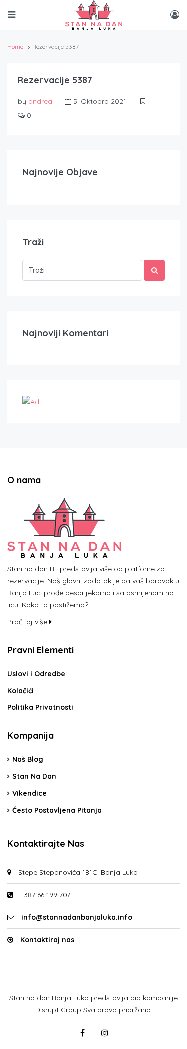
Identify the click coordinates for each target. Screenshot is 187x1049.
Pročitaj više (28, 621)
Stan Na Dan (34, 776)
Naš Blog (27, 759)
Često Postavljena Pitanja (57, 810)
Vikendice (29, 793)
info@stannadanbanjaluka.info (76, 917)
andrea (40, 101)
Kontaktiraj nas (47, 939)
